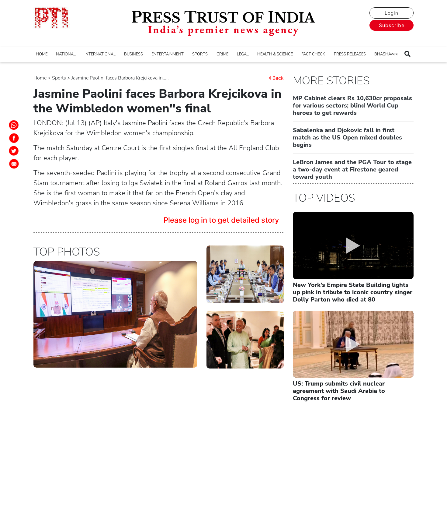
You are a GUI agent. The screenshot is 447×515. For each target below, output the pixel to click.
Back (278, 78)
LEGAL (243, 54)
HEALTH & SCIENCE (275, 54)
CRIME (222, 54)
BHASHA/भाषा (386, 54)
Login (391, 13)
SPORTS (200, 54)
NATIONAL (66, 54)
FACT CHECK (313, 54)
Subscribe (391, 25)
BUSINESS (133, 54)
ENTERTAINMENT (167, 54)
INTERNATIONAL (100, 54)
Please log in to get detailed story (221, 220)
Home (40, 78)
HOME (41, 54)
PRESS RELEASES (350, 54)
